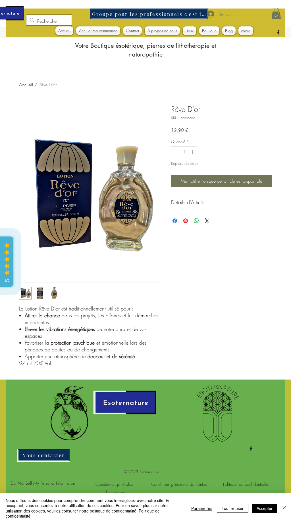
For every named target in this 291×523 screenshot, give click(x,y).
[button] (276, 13)
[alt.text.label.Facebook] (278, 32)
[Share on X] (207, 220)
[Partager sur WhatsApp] (196, 220)
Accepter (265, 508)
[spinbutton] (184, 152)
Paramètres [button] (201, 508)
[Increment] (192, 152)
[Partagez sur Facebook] (174, 220)
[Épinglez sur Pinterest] (185, 220)
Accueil (26, 85)
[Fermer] (284, 508)
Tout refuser (233, 508)
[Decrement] (175, 152)
